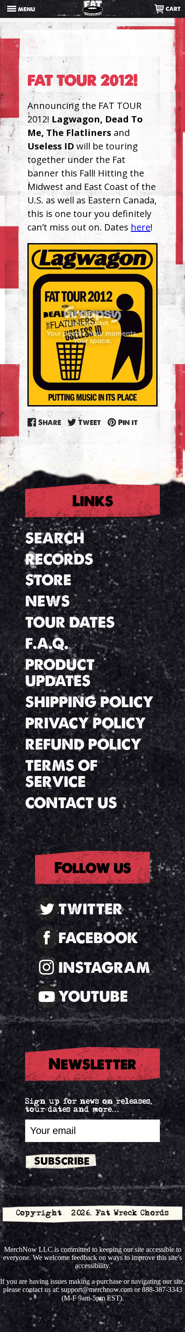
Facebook (98, 938)
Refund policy (83, 744)
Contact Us (71, 803)
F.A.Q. (46, 643)
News (47, 601)
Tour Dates (70, 622)
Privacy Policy (85, 723)
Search (54, 538)
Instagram (104, 967)
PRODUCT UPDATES (60, 673)
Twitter (90, 909)
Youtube (93, 996)
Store (48, 580)
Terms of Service (61, 773)
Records (59, 559)
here (140, 227)
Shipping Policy (89, 702)
